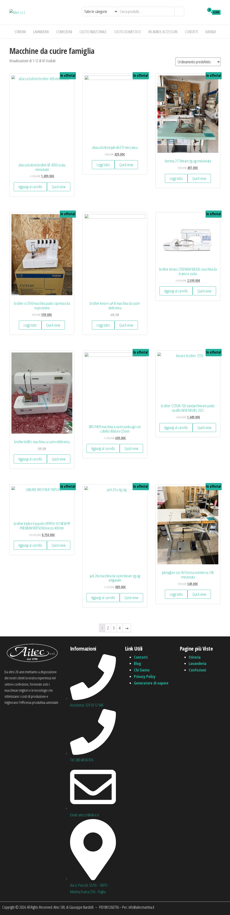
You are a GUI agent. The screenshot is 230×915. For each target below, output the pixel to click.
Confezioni (64, 31)
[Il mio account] (200, 12)
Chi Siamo (142, 670)
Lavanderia (41, 31)
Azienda (210, 31)
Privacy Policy (144, 676)
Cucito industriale (93, 31)
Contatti (191, 31)
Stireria (20, 31)
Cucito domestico (127, 31)
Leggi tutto (103, 164)
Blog (137, 663)
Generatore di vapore (151, 683)
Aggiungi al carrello (30, 186)
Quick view (59, 186)
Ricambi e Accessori (162, 31)
